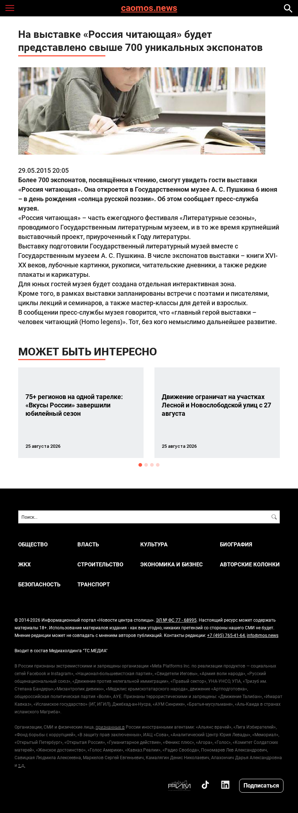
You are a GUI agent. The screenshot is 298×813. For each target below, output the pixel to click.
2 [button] (146, 465)
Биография (236, 544)
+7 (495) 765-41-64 (226, 635)
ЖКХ (24, 564)
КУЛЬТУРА (154, 544)
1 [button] (140, 465)
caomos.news (149, 8)
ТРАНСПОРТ (93, 584)
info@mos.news (262, 635)
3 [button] (152, 465)
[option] (81, 412)
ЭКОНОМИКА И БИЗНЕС (171, 564)
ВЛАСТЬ (88, 544)
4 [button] (158, 465)
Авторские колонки (250, 564)
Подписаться (261, 785)
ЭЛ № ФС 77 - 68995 (176, 620)
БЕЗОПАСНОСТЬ (39, 584)
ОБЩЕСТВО (33, 544)
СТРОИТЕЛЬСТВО (100, 564)
